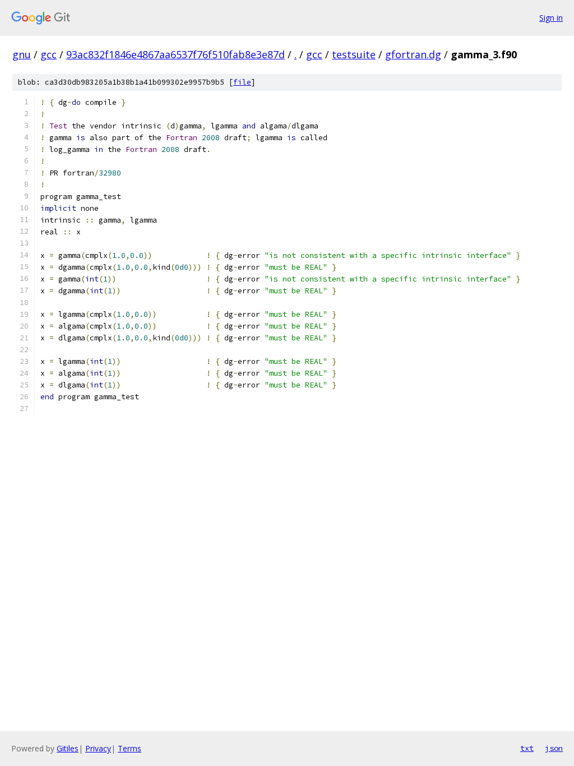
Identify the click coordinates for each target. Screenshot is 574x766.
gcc (48, 54)
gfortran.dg (413, 54)
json (554, 748)
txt (527, 748)
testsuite (354, 54)
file (242, 82)
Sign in (551, 17)
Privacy (98, 748)
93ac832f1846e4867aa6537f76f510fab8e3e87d (175, 54)
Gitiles (67, 748)
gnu (21, 54)
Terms (129, 748)
